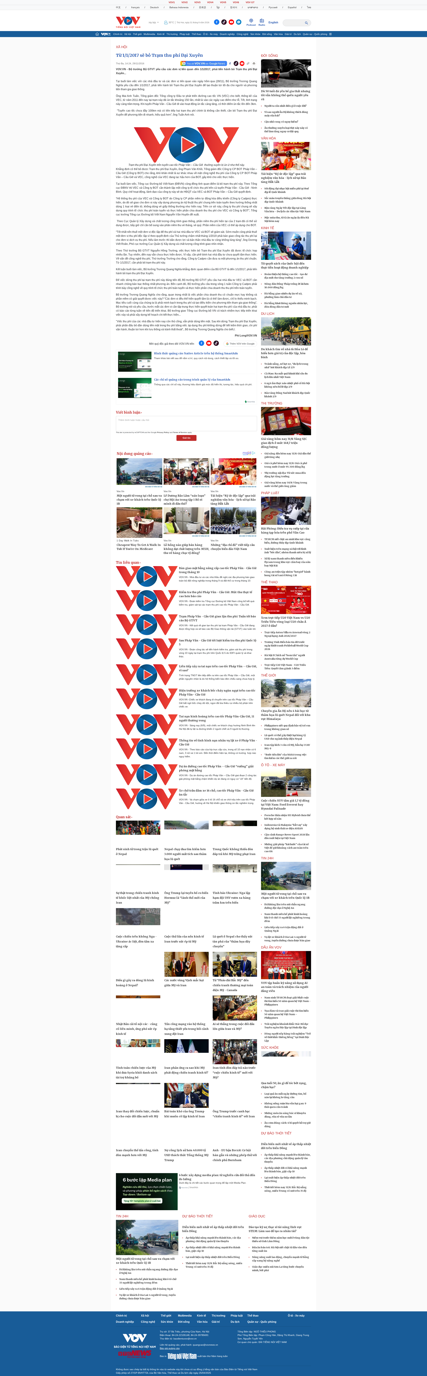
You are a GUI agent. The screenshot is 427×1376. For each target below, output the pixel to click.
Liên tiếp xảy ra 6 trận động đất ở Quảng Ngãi (146, 1288)
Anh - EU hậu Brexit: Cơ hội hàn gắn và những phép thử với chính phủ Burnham (235, 1155)
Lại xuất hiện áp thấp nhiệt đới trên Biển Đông (213, 1257)
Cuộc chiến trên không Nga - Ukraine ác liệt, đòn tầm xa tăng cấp (136, 941)
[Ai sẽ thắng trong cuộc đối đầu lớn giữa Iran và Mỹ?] (235, 1007)
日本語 (202, 7)
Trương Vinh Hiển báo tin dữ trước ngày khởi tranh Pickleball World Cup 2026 (286, 646)
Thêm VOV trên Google (242, 343)
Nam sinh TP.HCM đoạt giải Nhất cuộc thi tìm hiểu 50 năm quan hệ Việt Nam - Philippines (287, 1001)
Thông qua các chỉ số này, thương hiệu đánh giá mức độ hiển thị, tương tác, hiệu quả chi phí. (203, 384)
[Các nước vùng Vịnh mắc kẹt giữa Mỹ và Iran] (186, 964)
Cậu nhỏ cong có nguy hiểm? (281, 121)
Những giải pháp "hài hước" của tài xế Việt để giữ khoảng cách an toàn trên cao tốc (286, 848)
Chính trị (117, 34)
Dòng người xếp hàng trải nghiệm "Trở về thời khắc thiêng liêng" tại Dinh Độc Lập (287, 1037)
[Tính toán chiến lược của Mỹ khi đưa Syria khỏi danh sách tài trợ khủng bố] (138, 1051)
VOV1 (172, 2)
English (273, 22)
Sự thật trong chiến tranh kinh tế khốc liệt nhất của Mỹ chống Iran (137, 897)
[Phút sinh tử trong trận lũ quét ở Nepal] (138, 833)
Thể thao (196, 34)
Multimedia (149, 34)
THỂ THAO (269, 582)
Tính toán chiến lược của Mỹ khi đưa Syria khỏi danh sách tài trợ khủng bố (136, 1072)
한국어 (233, 7)
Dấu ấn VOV (271, 947)
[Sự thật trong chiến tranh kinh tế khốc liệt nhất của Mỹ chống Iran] (138, 876)
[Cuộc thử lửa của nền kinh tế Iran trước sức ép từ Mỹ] (186, 920)
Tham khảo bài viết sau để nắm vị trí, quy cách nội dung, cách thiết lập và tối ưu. (196, 358)
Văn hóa (278, 34)
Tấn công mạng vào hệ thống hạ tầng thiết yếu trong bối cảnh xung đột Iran (186, 1029)
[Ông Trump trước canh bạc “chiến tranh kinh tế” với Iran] (235, 1095)
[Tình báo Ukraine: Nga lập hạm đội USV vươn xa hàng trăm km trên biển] (235, 876)
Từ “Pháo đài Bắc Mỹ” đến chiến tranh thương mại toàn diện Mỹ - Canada (233, 985)
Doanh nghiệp (227, 34)
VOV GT (250, 2)
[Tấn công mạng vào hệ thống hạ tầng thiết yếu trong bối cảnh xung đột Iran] (186, 1007)
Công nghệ (242, 34)
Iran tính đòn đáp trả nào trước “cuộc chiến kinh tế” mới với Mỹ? (234, 1072)
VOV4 (210, 2)
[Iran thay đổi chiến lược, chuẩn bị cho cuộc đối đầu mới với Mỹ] (138, 1095)
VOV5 (223, 2)
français (135, 7)
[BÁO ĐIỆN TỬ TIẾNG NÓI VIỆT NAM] (128, 22)
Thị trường (172, 34)
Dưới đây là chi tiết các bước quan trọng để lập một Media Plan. (212, 1182)
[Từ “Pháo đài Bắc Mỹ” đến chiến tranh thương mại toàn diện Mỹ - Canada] (235, 964)
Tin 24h (267, 858)
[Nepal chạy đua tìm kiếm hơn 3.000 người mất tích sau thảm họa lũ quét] (186, 833)
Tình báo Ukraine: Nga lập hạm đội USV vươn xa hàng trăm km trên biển (232, 897)
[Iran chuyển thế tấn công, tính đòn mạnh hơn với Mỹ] (138, 1134)
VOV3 (197, 2)
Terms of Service (180, 432)
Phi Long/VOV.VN (246, 335)
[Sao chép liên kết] (248, 63)
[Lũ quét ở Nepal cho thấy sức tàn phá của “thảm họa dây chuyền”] (235, 920)
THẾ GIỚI (268, 675)
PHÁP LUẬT (270, 493)
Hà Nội (153, 22)
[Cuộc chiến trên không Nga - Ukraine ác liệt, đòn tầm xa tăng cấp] (138, 920)
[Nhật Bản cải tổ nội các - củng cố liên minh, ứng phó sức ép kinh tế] (138, 1007)
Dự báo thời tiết (276, 1133)
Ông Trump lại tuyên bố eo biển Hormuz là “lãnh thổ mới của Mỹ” (186, 897)
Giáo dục (257, 1216)
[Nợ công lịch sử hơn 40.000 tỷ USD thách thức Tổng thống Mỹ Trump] (186, 1134)
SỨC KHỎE (270, 1047)
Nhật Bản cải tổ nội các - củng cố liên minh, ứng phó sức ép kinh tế (136, 1029)
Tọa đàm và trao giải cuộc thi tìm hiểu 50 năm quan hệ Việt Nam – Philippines (286, 1014)
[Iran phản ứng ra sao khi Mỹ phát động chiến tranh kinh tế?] (186, 1051)
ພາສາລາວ (253, 7)
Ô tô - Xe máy (210, 34)
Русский (273, 7)
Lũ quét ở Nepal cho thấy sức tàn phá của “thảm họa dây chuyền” (233, 941)
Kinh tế (160, 34)
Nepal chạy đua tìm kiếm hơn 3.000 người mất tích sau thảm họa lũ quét (185, 854)
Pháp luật (185, 34)
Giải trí (288, 34)
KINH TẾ (267, 228)
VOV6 (236, 2)
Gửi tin (186, 438)
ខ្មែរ (218, 7)
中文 (118, 7)
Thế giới (137, 34)
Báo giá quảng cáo (170, 1348)
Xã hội (127, 34)
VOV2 (184, 2)
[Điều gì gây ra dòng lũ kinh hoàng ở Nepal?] (138, 964)
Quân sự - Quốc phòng (315, 34)
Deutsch (154, 7)
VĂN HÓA (268, 138)
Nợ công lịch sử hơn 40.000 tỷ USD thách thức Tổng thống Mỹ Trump (186, 1155)
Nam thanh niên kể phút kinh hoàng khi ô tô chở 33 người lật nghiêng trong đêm (287, 918)
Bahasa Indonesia (178, 7)
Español (292, 7)
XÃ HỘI (121, 47)
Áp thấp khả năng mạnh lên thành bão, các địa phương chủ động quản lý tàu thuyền (287, 1158)
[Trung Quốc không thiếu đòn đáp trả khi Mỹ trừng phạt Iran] (235, 833)
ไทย (309, 7)
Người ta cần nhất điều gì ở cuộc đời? (285, 105)
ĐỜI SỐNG (269, 55)
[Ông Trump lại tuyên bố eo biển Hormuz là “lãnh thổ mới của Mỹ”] (186, 876)
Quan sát (123, 817)
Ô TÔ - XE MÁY (273, 765)
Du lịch (297, 34)
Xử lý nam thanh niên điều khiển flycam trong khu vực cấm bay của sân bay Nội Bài (287, 562)
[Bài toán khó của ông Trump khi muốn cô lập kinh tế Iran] (186, 1095)
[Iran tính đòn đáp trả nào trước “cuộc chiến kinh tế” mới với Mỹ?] (235, 1051)
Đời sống (267, 34)
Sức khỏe (255, 34)
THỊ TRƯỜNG (271, 403)
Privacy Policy (163, 432)
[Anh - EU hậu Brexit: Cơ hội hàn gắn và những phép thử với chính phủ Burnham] (235, 1134)
